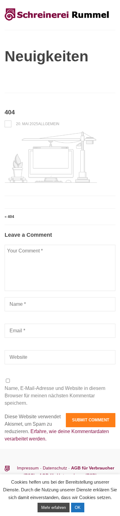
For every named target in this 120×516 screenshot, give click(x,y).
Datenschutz (55, 467)
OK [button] (78, 507)
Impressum (28, 467)
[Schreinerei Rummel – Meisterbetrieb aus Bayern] (57, 21)
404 (11, 217)
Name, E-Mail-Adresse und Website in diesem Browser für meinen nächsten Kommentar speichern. (55, 396)
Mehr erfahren (53, 507)
